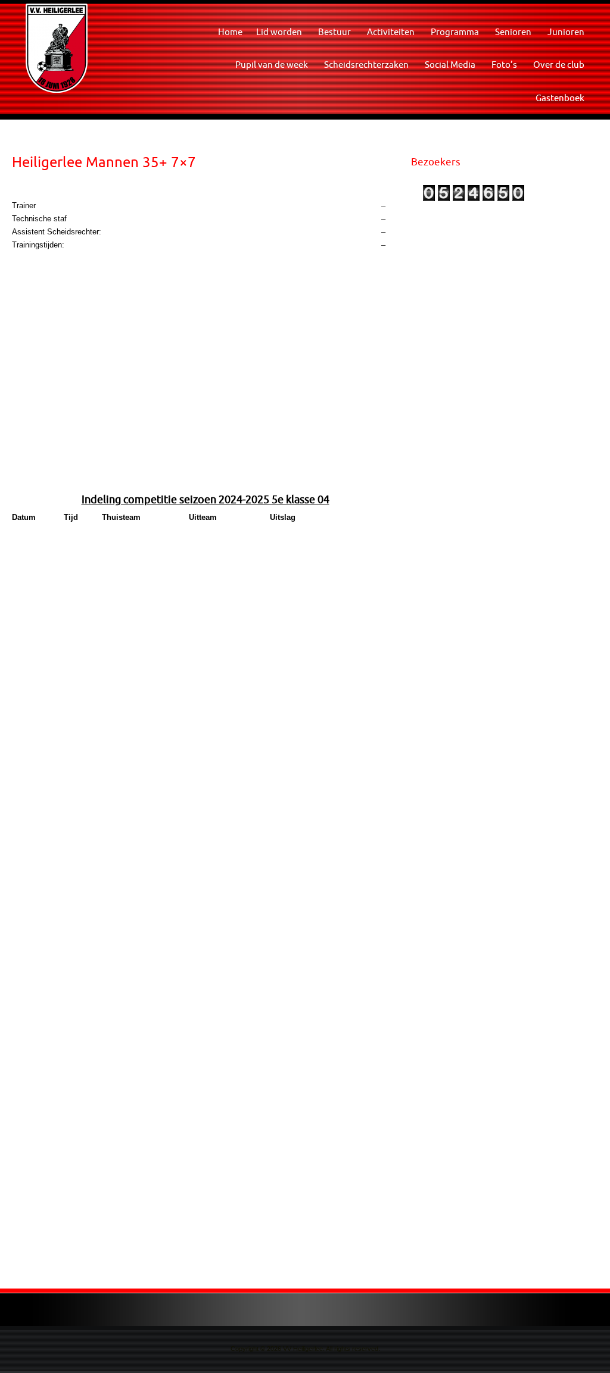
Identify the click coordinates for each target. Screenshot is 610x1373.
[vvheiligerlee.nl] (56, 47)
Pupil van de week (271, 64)
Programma (455, 32)
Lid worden (279, 32)
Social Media (450, 64)
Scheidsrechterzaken (366, 64)
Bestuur (334, 32)
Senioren (513, 32)
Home (230, 32)
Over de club (558, 64)
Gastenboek (560, 98)
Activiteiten (391, 32)
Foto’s (504, 64)
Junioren (565, 32)
